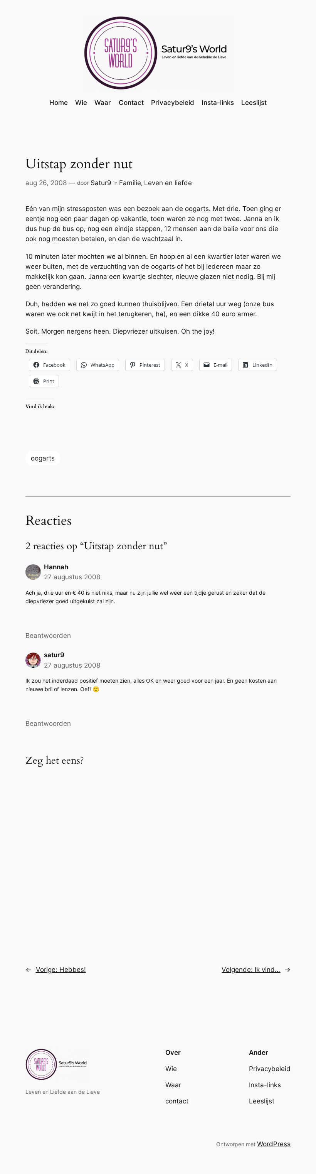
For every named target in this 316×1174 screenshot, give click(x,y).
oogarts (43, 458)
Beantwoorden (48, 635)
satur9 (54, 655)
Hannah (56, 567)
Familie (130, 183)
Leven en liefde (168, 183)
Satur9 (101, 183)
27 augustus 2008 (72, 577)
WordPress (274, 1144)
